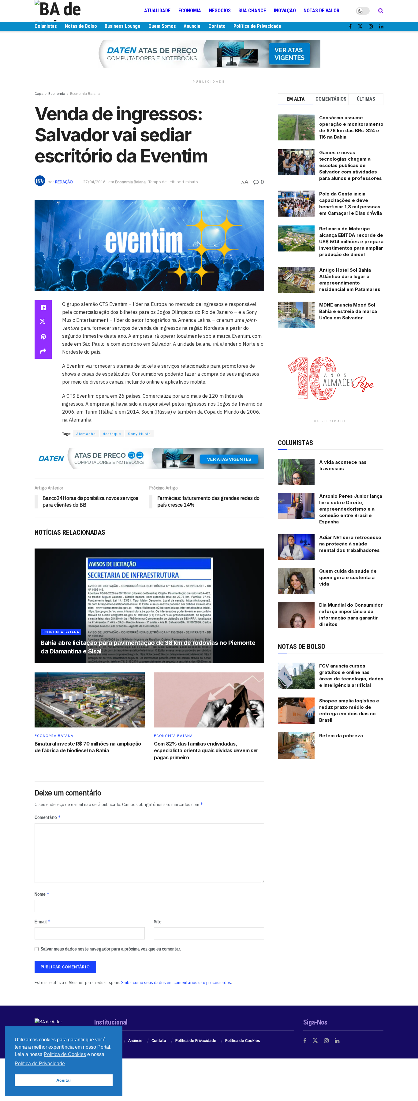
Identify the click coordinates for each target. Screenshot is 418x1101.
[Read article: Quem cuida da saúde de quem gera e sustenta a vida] (296, 581)
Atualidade (157, 10)
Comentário (48, 817)
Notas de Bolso (81, 26)
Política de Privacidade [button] (40, 1063)
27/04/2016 (94, 181)
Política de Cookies (242, 1040)
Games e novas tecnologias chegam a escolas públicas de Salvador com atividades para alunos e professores (350, 165)
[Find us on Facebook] (350, 26)
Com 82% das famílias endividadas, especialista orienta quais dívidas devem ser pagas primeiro (206, 751)
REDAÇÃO (64, 181)
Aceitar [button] (63, 1080)
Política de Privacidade (257, 26)
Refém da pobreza (341, 735)
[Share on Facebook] (43, 307)
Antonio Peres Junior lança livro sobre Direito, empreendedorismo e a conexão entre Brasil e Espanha (350, 509)
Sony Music (139, 433)
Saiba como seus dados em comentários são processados (176, 982)
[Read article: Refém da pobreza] (296, 745)
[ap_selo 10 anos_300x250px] (331, 378)
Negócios (220, 10)
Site (158, 921)
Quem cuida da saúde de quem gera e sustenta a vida (348, 577)
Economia (189, 10)
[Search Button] (380, 10)
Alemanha (86, 433)
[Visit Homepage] (71, 10)
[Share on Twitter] (43, 322)
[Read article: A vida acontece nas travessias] (296, 472)
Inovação (285, 10)
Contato (217, 26)
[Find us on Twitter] (360, 26)
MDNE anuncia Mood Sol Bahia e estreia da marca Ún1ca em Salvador (348, 311)
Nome (42, 894)
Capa (39, 93)
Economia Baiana (85, 93)
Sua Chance (252, 10)
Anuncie (192, 26)
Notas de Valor (321, 10)
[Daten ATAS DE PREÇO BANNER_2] (149, 458)
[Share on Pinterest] (43, 336)
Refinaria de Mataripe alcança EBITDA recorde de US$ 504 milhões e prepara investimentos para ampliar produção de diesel (351, 241)
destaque (112, 433)
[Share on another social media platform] (43, 351)
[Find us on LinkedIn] (381, 26)
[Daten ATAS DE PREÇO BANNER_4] (209, 53)
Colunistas (46, 26)
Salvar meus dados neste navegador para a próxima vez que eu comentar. (111, 949)
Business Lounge (122, 26)
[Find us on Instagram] (371, 26)
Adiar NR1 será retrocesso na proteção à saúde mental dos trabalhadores (350, 543)
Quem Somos (162, 26)
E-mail (43, 921)
